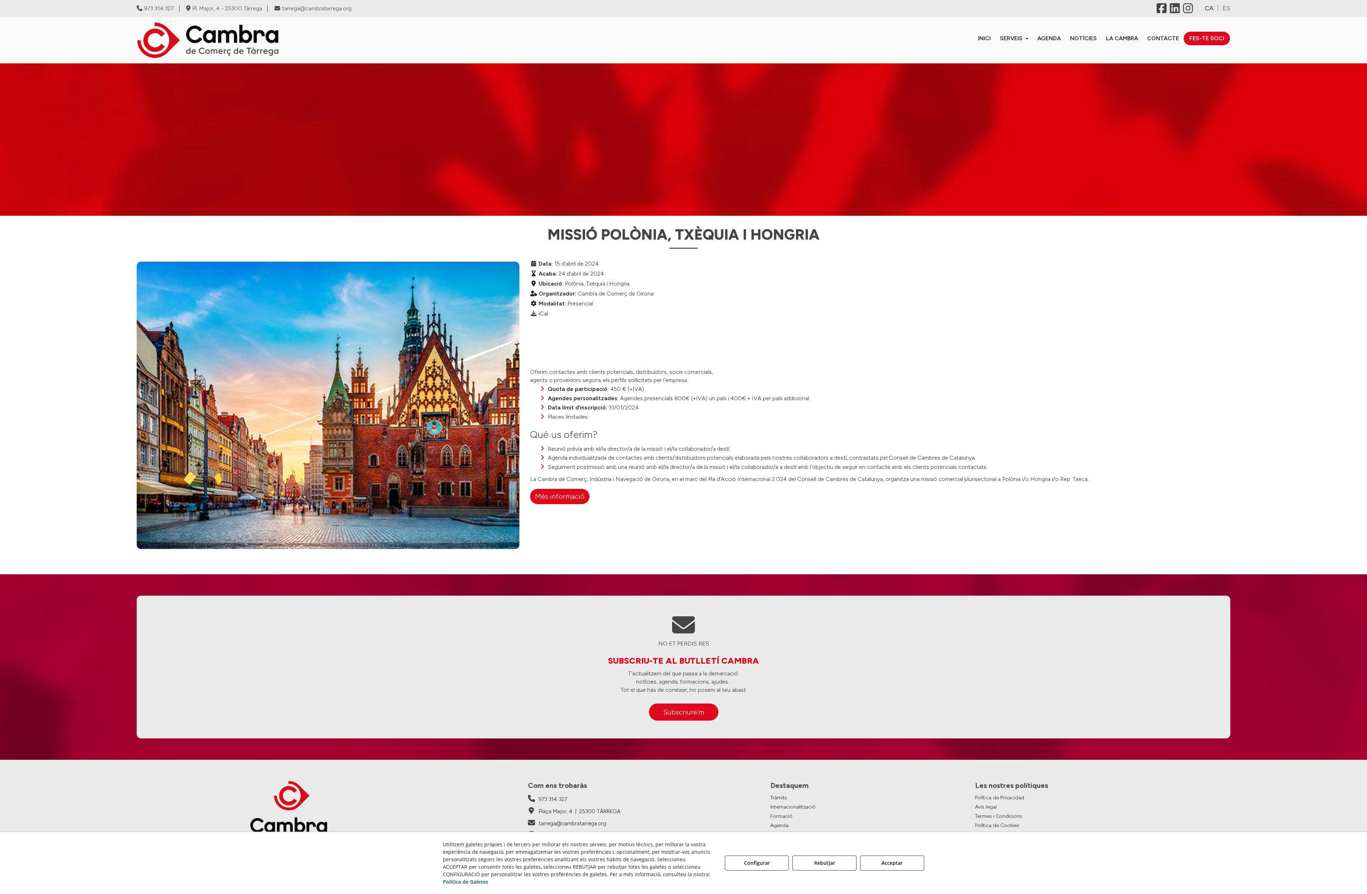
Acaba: (548, 273)
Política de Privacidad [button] (999, 798)
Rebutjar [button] (824, 862)
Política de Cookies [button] (997, 825)
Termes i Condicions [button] (998, 816)
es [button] (1226, 8)
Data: (546, 263)
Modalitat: (552, 303)
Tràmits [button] (778, 798)
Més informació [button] (560, 496)
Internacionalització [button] (793, 807)
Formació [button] (781, 816)
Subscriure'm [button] (683, 712)
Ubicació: (551, 283)
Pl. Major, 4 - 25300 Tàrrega (227, 8)
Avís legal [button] (986, 807)
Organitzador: (557, 293)
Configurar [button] (757, 862)
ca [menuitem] (1209, 8)
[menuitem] (984, 38)
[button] (269, 40)
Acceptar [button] (892, 862)
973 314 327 (159, 8)
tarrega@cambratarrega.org (316, 8)
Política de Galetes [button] (465, 881)
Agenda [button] (779, 825)
